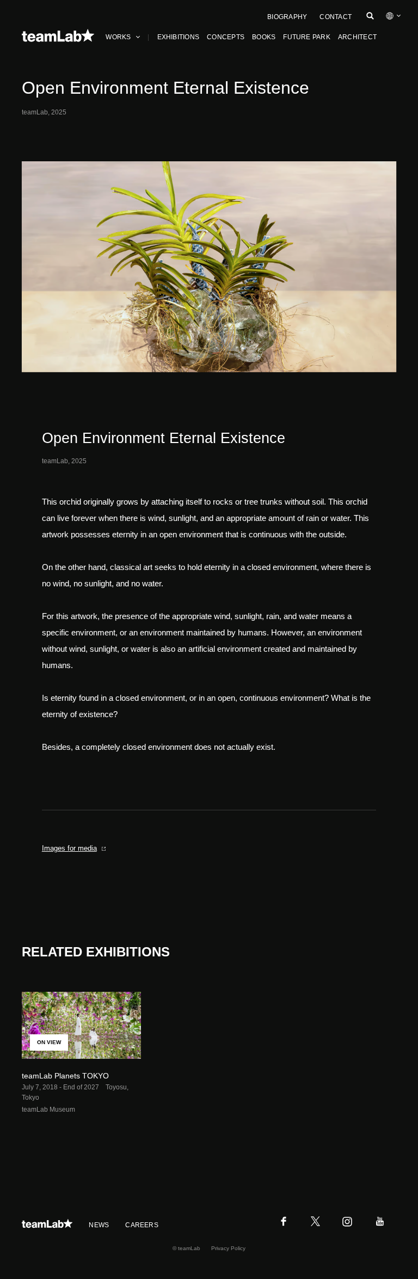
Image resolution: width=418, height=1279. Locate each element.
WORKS (118, 37)
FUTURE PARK (306, 37)
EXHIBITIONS (178, 37)
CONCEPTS (225, 37)
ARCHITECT (357, 37)
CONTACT (335, 17)
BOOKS (263, 37)
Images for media (69, 848)
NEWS (99, 1225)
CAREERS (141, 1225)
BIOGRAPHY (287, 17)
